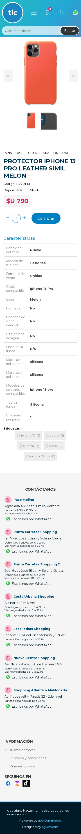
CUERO (34, 153)
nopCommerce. (50, 820)
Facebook (8, 783)
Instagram (17, 783)
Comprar (46, 218)
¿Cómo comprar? (22, 750)
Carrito (47, 11)
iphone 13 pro (40, 456)
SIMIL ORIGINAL (56, 153)
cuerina (28, 446)
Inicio (8, 153)
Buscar (69, 31)
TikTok (26, 783)
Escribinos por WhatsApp (32, 519)
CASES (20, 153)
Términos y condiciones (27, 758)
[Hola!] (75, 12)
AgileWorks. (50, 827)
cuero (54, 435)
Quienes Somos (22, 766)
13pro (53, 446)
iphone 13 (28, 435)
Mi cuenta (61, 12)
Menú (33, 12)
